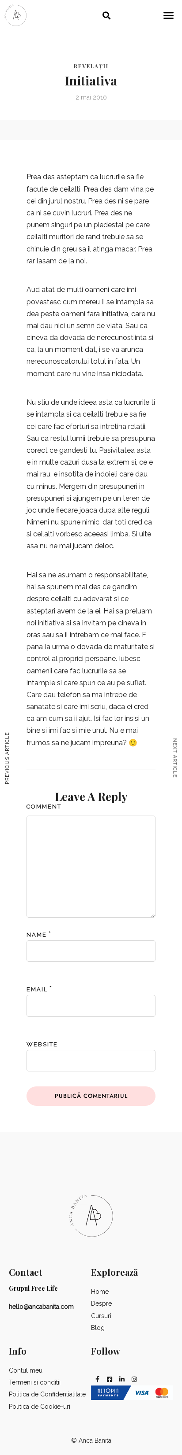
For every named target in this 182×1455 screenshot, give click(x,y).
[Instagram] (134, 1379)
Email (37, 989)
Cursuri (101, 1315)
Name (37, 934)
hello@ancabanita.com (41, 1306)
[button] (106, 15)
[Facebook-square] (109, 1379)
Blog (98, 1327)
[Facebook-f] (97, 1379)
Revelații (91, 66)
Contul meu (25, 1370)
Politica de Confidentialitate (47, 1394)
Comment (44, 806)
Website (42, 1044)
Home (100, 1291)
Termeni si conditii (35, 1382)
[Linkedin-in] (122, 1379)
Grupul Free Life (33, 1288)
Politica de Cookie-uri (39, 1406)
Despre (101, 1303)
